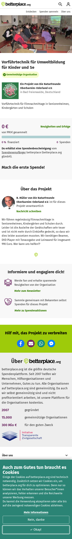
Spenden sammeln (48, 11)
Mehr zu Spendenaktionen (31, 310)
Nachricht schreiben (28, 211)
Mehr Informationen (36, 512)
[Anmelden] (68, 4)
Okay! (37, 529)
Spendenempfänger (14, 152)
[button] (20, 343)
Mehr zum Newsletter (27, 290)
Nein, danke (36, 520)
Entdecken (31, 11)
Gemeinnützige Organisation (21, 74)
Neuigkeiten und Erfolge (55, 126)
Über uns (65, 11)
